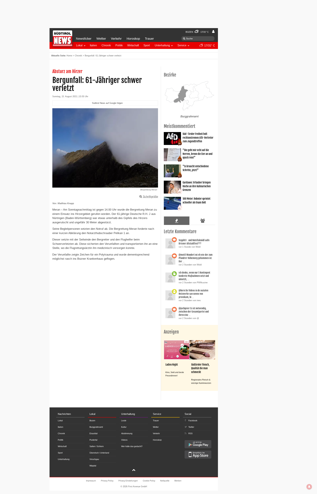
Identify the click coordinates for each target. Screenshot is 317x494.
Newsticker (83, 38)
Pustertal (93, 440)
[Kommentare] (176, 220)
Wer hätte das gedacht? (131, 446)
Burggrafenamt (96, 427)
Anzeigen (171, 332)
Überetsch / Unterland (99, 453)
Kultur (123, 427)
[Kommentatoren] (202, 220)
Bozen (92, 420)
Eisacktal (93, 433)
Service (181, 45)
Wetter (101, 38)
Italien (93, 45)
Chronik (106, 45)
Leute (123, 420)
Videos (124, 440)
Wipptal (92, 466)
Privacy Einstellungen (128, 480)
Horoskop (133, 38)
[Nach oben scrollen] (133, 470)
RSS (190, 433)
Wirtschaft (133, 45)
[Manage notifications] (309, 486)
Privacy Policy (107, 480)
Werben (177, 480)
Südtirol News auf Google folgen (107, 103)
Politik (119, 45)
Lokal (79, 45)
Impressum (91, 480)
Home (69, 55)
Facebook (192, 420)
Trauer (149, 38)
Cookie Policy (149, 480)
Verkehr (116, 38)
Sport (146, 45)
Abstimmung (126, 433)
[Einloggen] (213, 31)
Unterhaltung (162, 45)
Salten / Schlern (96, 446)
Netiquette (164, 480)
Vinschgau (94, 459)
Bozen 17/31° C (197, 32)
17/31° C (209, 45)
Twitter (191, 427)
